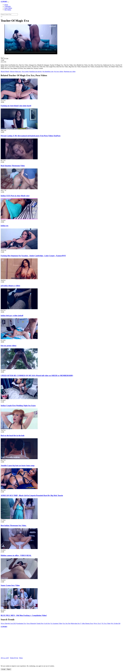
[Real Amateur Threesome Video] (19, 159)
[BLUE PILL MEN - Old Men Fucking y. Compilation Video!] (19, 608)
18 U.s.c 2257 (5, 658)
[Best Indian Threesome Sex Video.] (19, 518)
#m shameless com (47, 71)
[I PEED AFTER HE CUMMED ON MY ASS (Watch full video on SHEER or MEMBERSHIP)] (19, 368)
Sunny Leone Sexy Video (10, 585)
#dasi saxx (18, 71)
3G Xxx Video (106, 623)
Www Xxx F (97, 623)
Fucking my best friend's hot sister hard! (16, 106)
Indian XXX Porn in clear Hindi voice (15, 196)
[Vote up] (1, 57)
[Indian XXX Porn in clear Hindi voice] (19, 189)
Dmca (21, 658)
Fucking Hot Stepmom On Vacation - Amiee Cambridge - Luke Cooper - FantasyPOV (33, 256)
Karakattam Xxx (21, 623)
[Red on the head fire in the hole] (19, 428)
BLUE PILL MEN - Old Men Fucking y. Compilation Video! (24, 615)
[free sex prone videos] (19, 338)
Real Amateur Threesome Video (13, 166)
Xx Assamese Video (56, 623)
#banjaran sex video (69, 71)
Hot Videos (7, 9)
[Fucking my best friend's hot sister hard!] (19, 99)
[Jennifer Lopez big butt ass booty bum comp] (19, 458)
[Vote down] (3, 57)
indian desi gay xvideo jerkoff (12, 316)
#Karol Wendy (5, 71)
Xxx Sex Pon (66, 623)
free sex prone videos (8, 346)
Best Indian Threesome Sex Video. (13, 525)
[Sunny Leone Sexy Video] (19, 578)
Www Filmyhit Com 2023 (8, 623)
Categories (7, 6)
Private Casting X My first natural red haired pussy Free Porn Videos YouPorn (30, 136)
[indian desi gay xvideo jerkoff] (19, 308)
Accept (3, 669)
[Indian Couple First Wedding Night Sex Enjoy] (19, 398)
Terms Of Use (14, 658)
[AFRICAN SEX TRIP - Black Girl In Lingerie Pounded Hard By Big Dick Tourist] (19, 488)
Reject (9, 669)
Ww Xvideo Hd (115, 623)
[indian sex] (19, 218)
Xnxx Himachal (31, 623)
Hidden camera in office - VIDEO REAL (16, 555)
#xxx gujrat (25, 71)
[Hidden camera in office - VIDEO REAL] (19, 548)
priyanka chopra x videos (10, 286)
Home (6, 4)
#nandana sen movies (35, 71)
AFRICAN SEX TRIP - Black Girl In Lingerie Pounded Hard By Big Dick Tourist (32, 495)
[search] (1, 16)
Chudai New (40, 623)
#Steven (12, 71)
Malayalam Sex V (76, 623)
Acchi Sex (47, 623)
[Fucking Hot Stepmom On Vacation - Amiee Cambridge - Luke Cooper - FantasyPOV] (19, 249)
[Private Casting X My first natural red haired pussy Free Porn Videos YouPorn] (19, 129)
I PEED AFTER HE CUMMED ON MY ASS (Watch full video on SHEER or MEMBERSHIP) (37, 375)
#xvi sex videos (58, 71)
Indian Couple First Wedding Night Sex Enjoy (18, 406)
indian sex (4, 226)
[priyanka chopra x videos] (19, 278)
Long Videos (8, 8)
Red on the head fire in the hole (12, 435)
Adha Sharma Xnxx (87, 623)
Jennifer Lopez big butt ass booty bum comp (17, 465)
